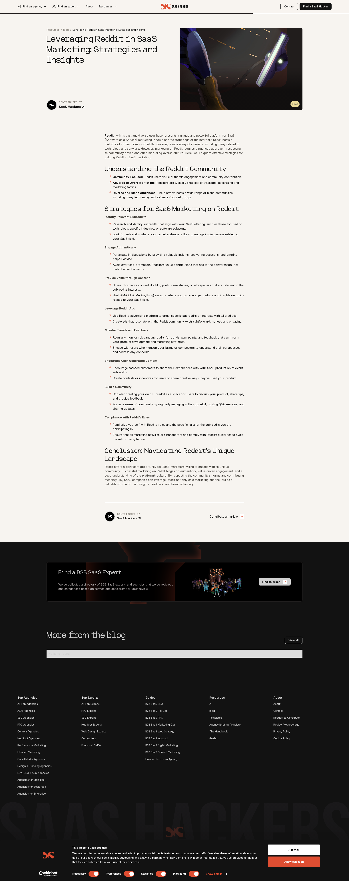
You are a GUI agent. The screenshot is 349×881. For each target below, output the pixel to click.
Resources (53, 29)
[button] (32, 6)
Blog (66, 29)
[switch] (129, 874)
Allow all (293, 849)
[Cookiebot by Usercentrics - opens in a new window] (48, 874)
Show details (214, 873)
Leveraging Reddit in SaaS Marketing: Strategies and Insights (109, 29)
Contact (289, 6)
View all (293, 640)
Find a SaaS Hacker (315, 6)
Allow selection (294, 861)
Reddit (109, 135)
